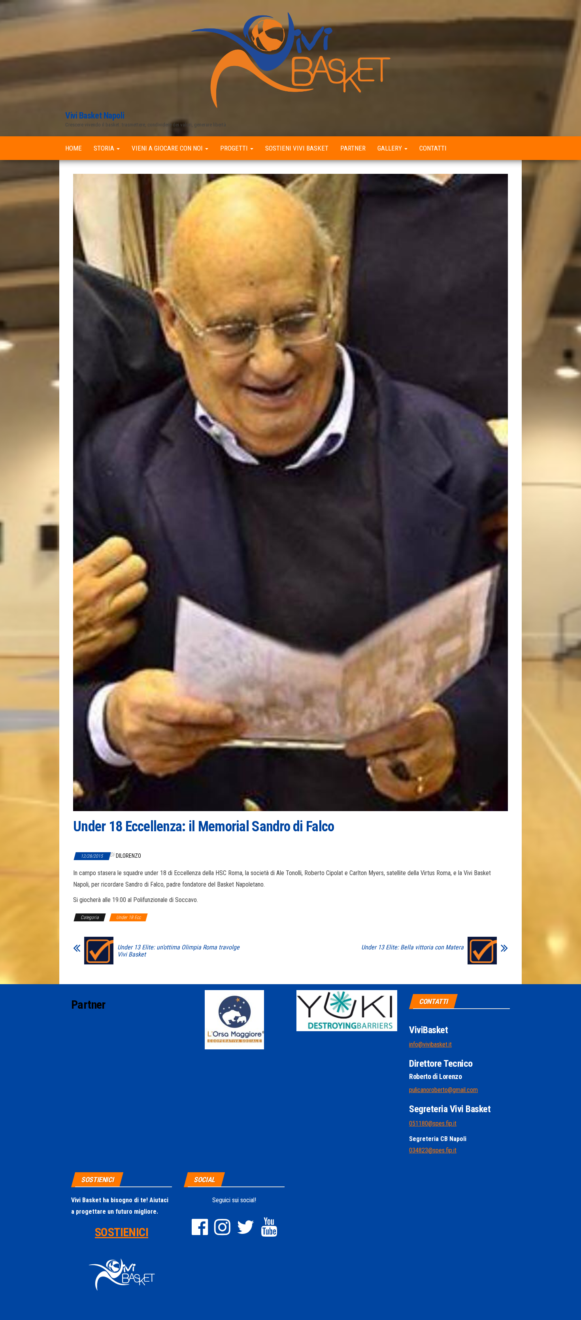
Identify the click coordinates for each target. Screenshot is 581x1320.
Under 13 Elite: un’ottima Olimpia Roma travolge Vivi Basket (178, 951)
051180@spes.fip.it (432, 1123)
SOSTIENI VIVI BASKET (296, 148)
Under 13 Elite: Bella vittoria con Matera (412, 947)
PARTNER (353, 148)
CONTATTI (433, 148)
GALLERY (390, 148)
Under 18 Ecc (128, 917)
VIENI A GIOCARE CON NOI (168, 148)
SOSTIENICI (121, 1232)
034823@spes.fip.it (432, 1150)
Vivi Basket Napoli (94, 116)
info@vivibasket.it (430, 1044)
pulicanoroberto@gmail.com (443, 1090)
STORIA (105, 148)
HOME (73, 148)
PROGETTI (234, 148)
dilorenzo (128, 856)
